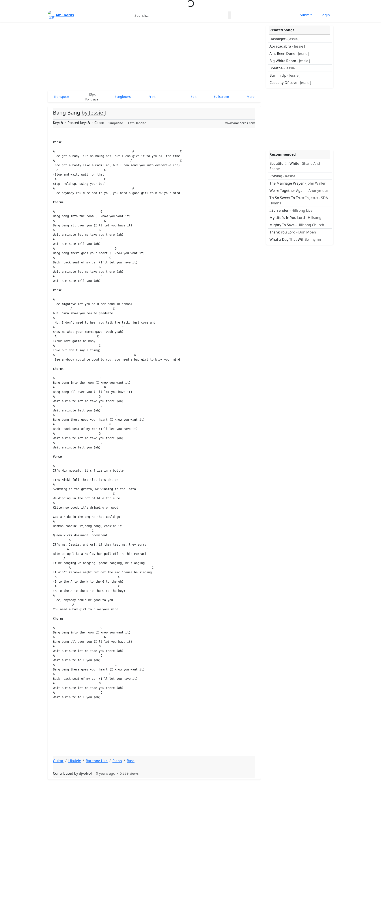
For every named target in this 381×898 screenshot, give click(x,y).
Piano (117, 760)
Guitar (58, 760)
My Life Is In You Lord (295, 217)
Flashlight (284, 39)
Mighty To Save (296, 224)
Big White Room (289, 60)
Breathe (283, 68)
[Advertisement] (154, 56)
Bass (130, 760)
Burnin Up (284, 75)
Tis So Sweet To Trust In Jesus (298, 200)
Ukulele (74, 760)
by (94, 112)
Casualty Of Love (290, 82)
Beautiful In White (294, 166)
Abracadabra (287, 46)
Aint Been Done (289, 53)
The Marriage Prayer (297, 183)
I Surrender (290, 210)
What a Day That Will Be (295, 239)
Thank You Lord (292, 232)
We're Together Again (299, 190)
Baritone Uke (97, 760)
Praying (282, 176)
